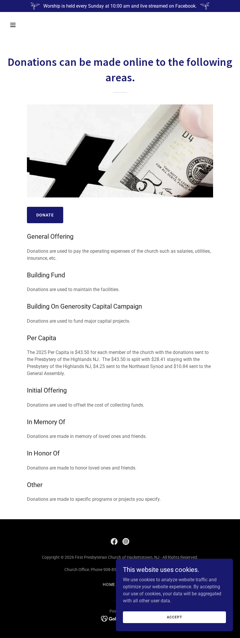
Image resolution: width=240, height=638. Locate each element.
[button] (33, 25)
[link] (114, 541)
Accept (174, 617)
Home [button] (109, 584)
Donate (45, 215)
